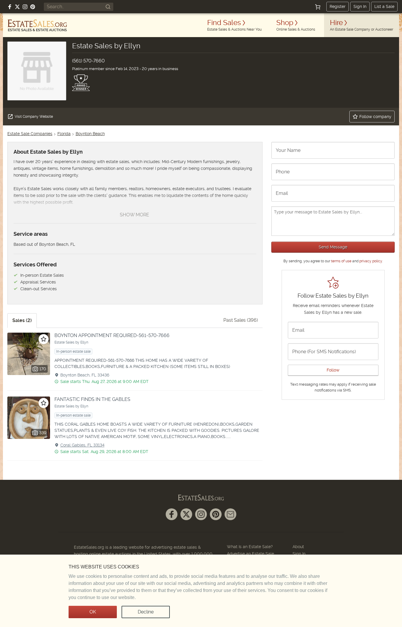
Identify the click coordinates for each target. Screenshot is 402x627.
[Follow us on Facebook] (9, 6)
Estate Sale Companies (29, 133)
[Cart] (317, 6)
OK (92, 612)
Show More (134, 215)
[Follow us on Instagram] (25, 6)
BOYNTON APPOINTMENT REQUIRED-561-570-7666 (112, 335)
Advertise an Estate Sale (250, 553)
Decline (146, 612)
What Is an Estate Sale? (250, 546)
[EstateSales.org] (37, 25)
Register (337, 6)
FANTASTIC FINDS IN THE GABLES (92, 399)
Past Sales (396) (240, 320)
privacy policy (370, 261)
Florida (64, 133)
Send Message (333, 247)
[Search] (108, 7)
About (298, 546)
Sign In (359, 6)
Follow (333, 370)
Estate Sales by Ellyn (71, 342)
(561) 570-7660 (88, 61)
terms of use (341, 261)
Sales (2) (22, 320)
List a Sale (384, 6)
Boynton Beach (90, 133)
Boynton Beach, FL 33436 (84, 375)
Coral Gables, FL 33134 (82, 445)
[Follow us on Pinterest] (32, 6)
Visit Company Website (34, 117)
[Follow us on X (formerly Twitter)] (17, 6)
